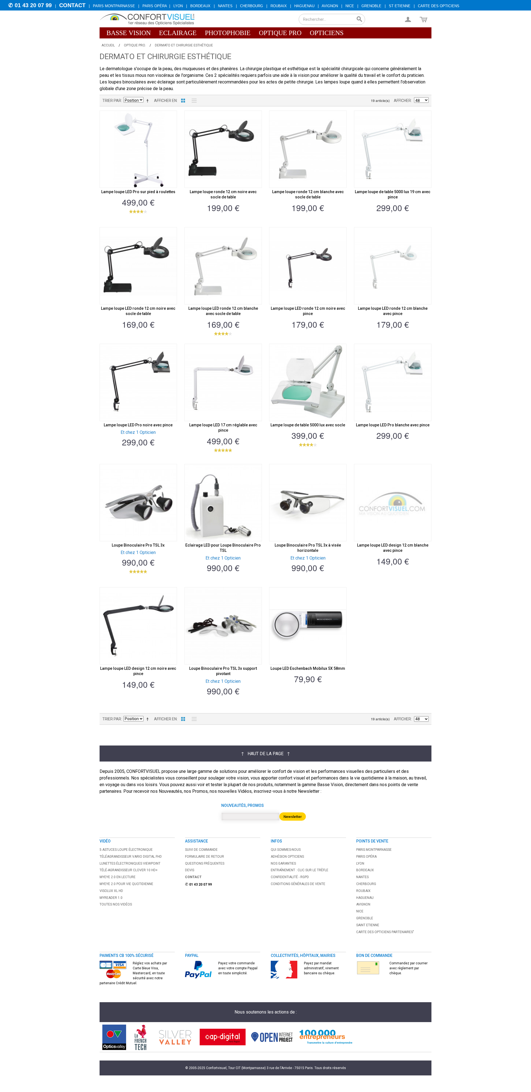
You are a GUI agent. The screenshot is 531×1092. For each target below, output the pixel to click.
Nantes (225, 6)
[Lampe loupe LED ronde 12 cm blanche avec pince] (392, 266)
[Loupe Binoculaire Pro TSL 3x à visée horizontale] (308, 502)
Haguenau (304, 6)
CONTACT (72, 5)
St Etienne (399, 6)
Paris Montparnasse (114, 6)
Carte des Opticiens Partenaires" (385, 932)
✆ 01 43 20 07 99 (30, 5)
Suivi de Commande (201, 850)
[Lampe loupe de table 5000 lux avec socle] (308, 382)
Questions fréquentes (204, 863)
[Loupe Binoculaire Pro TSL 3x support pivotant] (223, 626)
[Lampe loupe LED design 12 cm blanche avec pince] (392, 502)
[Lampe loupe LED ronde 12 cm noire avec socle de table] (138, 266)
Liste (193, 100)
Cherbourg (251, 6)
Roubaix (278, 6)
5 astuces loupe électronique (126, 850)
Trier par (111, 100)
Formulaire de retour (204, 857)
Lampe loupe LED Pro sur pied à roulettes (138, 192)
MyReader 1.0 (111, 898)
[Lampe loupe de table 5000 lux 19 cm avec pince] (392, 149)
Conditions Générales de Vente (298, 884)
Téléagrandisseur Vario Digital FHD (131, 857)
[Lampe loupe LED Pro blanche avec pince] (392, 382)
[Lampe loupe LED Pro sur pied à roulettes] (138, 149)
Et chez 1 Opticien (138, 432)
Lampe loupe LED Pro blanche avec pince (393, 425)
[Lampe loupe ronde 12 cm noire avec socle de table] (223, 149)
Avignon (330, 6)
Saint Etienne (367, 925)
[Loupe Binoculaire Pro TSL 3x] (138, 502)
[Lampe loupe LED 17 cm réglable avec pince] (223, 382)
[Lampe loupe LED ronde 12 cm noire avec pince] (308, 266)
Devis (189, 870)
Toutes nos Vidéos (116, 904)
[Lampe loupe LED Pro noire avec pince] (138, 382)
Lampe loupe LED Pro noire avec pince (138, 425)
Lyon (178, 6)
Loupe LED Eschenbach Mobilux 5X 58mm (307, 668)
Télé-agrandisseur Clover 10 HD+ (129, 870)
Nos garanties (283, 863)
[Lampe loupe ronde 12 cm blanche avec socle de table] (308, 149)
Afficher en (165, 100)
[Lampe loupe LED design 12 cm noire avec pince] (138, 626)
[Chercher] (359, 19)
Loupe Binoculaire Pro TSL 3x (138, 545)
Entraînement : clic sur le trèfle (299, 870)
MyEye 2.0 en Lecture (118, 877)
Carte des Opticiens (438, 6)
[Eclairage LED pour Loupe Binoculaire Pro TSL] (223, 502)
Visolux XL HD (111, 891)
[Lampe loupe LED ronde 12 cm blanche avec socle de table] (223, 266)
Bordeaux (200, 6)
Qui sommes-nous (286, 850)
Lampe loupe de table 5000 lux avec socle (307, 425)
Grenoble (371, 6)
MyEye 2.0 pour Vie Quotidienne (126, 884)
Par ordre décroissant (148, 100)
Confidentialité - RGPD (290, 877)
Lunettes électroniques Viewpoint (130, 863)
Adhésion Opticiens (287, 857)
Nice (349, 6)
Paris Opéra (154, 6)
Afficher (402, 100)
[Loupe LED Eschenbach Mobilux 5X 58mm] (308, 626)
